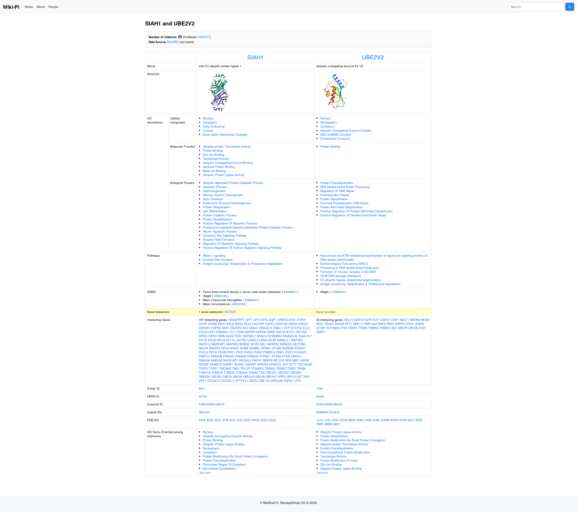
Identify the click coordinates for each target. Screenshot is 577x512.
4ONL (376, 420)
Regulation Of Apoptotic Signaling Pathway (231, 243)
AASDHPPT (237, 320)
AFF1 (249, 320)
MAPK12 (205, 344)
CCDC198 (281, 324)
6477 (202, 388)
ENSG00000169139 (329, 404)
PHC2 (239, 352)
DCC (245, 328)
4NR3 (351, 420)
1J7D (326, 420)
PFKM (222, 352)
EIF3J (298, 328)
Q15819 (334, 412)
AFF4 (257, 320)
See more (205, 472)
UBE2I (227, 376)
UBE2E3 (216, 376)
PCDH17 (300, 348)
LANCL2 (252, 340)
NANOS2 (273, 344)
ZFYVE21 (241, 380)
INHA (221, 336)
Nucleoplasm (328, 122)
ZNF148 (264, 380)
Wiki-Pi (11, 7)
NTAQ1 (234, 348)
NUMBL (255, 348)
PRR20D (240, 356)
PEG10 (203, 352)
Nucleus (208, 118)
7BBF (320, 424)
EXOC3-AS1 (207, 332)
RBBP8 (267, 360)
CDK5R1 (204, 328)
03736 (203, 396)
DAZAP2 (235, 328)
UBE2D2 (283, 372)
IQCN (229, 336)
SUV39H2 (333, 328)
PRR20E (253, 356)
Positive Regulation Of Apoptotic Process (230, 223)
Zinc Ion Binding (213, 154)
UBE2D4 (204, 376)
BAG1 (222, 324)
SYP (285, 364)
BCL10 (348, 320)
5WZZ (256, 420)
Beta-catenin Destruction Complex (225, 134)
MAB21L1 (283, 340)
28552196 (220, 296)
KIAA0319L (290, 336)
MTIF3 (255, 344)
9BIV (336, 424)
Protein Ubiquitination (217, 207)
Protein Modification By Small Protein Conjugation (235, 456)
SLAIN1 (239, 364)
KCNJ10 (262, 336)
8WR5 (328, 424)
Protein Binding (213, 150)
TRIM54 (373, 328)
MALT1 (404, 320)
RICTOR (230, 312)
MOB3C (245, 344)
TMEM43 (225, 368)
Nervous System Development (223, 195)
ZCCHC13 (227, 380)
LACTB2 (241, 340)
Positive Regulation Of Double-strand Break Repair (353, 215)
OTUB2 (276, 348)
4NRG (360, 420)
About (41, 7)
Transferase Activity (216, 158)
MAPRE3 (233, 344)
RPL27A (278, 360)
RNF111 (358, 324)
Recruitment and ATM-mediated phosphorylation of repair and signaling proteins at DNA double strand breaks (373, 257)
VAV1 (306, 376)
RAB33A (204, 360)
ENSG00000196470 (211, 404)
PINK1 (280, 352)
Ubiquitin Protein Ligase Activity (224, 175)
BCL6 (247, 324)
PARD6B (288, 348)
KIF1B (203, 340)
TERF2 (203, 368)
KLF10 (230, 340)
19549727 (203, 37)
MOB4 (425, 320)
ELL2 (306, 328)
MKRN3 (415, 320)
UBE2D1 (271, 372)
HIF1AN (301, 332)
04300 (320, 396)
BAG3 (230, 324)
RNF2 (382, 324)
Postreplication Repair (334, 195)
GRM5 (271, 332)
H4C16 (280, 332)
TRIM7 (291, 368)
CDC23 (293, 324)
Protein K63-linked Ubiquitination (341, 207)
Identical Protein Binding (219, 167)
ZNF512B (276, 380)
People (53, 7)
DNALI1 (278, 328)
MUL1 (320, 324)
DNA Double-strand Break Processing (344, 187)
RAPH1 (257, 360)
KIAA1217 (305, 336)
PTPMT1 (265, 356)
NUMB (244, 348)
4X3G (247, 420)
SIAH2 (419, 324)
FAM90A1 (222, 332)
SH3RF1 (228, 364)
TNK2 (235, 368)
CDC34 (303, 324)
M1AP (272, 340)
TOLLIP (245, 368)
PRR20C (228, 356)
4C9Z (209, 420)
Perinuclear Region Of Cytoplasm (224, 464)
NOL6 (225, 348)
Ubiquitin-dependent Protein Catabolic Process (233, 183)
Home (29, 7)
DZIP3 (358, 320)
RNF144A (371, 324)
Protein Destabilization (217, 219)
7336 (319, 388)
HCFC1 (290, 332)
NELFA (203, 348)
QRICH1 (296, 356)
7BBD (419, 420)
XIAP (422, 328)
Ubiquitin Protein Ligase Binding (223, 444)
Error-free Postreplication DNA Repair (344, 203)
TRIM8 (301, 368)
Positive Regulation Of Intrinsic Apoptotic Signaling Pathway (242, 247)
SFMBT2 (216, 364)
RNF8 (390, 324)
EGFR (367, 320)
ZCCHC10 (213, 380)
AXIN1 (203, 324)
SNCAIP (250, 364)
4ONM (385, 420)
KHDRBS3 (275, 336)
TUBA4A (241, 372)
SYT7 (292, 364)
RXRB (305, 360)
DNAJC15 (265, 328)
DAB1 (225, 328)
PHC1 (231, 352)
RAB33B (216, 360)
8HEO (264, 420)
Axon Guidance (213, 199)
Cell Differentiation (215, 211)
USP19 (290, 376)
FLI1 (233, 332)
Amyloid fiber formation (218, 259)
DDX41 (253, 328)
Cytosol (208, 130)
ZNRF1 (320, 332)
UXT (299, 376)
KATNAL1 (249, 336)
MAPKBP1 (218, 344)
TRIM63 (384, 328)
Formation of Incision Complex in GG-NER (348, 272)
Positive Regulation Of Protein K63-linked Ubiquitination (356, 211)
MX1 (263, 344)
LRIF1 (395, 320)
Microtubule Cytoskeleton (219, 468)
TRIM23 (270, 368)
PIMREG (269, 352)
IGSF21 (385, 320)
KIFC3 (221, 340)
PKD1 (289, 352)
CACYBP (258, 324)
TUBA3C (229, 372)
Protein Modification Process (339, 460)
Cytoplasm (210, 122)
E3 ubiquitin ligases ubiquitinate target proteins (350, 280)
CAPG (269, 324)
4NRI (368, 420)
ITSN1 (238, 336)
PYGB (286, 356)
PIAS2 (248, 352)
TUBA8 (253, 372)
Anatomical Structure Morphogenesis (227, 203)
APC (265, 320)
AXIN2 (212, 324)
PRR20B (216, 356)
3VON (343, 420)
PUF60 (276, 356)
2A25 (202, 420)
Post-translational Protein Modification (345, 452)
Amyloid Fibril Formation (219, 239)
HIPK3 (212, 336)
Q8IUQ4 (204, 412)
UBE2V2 (373, 57)
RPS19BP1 (292, 360)
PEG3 (213, 352)
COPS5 (216, 328)
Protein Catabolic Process (220, 215)
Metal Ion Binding (214, 171)
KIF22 (212, 340)
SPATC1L (275, 364)
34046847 (290, 292)
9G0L (272, 420)
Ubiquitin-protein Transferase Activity (227, 146)
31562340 (337, 292)
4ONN (394, 420)
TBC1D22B (304, 364)
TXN (262, 372)
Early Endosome (213, 126)
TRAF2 (352, 328)
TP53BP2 (257, 368)
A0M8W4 (322, 412)
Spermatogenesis (214, 191)
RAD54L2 (245, 360)
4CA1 (218, 420)
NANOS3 (286, 344)
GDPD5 (261, 332)
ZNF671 (289, 380)
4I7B (225, 420)
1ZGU (335, 420)
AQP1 (273, 320)
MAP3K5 (297, 340)
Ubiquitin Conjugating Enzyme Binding (228, 162)
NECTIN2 (299, 344)
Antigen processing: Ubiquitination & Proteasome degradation (243, 263)
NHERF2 (214, 348)
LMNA (263, 340)
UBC (394, 328)
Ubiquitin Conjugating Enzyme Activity (228, 436)
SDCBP (204, 364)
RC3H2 (339, 324)
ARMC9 (282, 320)
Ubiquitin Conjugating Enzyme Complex (346, 130)
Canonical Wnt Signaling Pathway (225, 235)
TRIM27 (281, 368)
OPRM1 (266, 348)
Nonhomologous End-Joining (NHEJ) (344, 263)
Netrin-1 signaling (214, 255)
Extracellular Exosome (335, 138)
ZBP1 (202, 380)
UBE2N (260, 376)
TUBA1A (204, 372)
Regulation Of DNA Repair (337, 191)
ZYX (298, 380)
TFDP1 (213, 368)
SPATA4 (262, 364)
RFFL (348, 324)
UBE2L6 (248, 376)
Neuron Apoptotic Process (220, 231)
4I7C (232, 420)
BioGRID (173, 42)
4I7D (239, 420)
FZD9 (240, 332)
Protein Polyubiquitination (336, 183)
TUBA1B (217, 372)
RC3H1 (329, 324)
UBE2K (237, 376)
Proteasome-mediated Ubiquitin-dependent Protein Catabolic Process (248, 227)
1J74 (319, 420)
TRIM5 (362, 328)
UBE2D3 (295, 372)
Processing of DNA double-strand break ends (349, 267)
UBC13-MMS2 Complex (335, 134)
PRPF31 (204, 356)
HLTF (375, 320)
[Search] (569, 7)
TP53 (343, 328)
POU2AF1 (300, 352)
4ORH (403, 420)
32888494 (251, 300)
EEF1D (288, 328)
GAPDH (250, 332)
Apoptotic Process (215, 187)
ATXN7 (301, 320)
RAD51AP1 (230, 360)
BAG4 (239, 324)
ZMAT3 (253, 380)
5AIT (411, 420)
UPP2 (281, 376)
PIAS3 (258, 352)
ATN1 (292, 320)
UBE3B (413, 328)
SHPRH (400, 324)
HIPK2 (203, 336)
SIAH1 (255, 57)
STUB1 (321, 328)
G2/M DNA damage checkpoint (340, 276)
